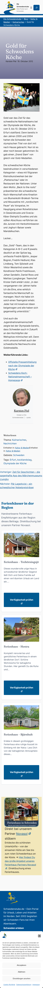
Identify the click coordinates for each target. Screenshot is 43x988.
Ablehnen (21, 972)
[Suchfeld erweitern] (36, 7)
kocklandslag (24, 459)
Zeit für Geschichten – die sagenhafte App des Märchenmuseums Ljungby (21, 476)
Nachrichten (10, 443)
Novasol (22, 833)
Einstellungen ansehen (21, 978)
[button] (39, 936)
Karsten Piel (11, 61)
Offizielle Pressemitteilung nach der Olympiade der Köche (22, 366)
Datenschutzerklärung (23, 984)
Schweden (18, 455)
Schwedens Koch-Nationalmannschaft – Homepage (20, 377)
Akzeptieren (21, 965)
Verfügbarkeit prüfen (21, 599)
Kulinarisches (19, 440)
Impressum (36, 984)
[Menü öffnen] (31, 7)
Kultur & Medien (22, 448)
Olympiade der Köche (15, 463)
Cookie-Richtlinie (9, 984)
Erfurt (13, 459)
